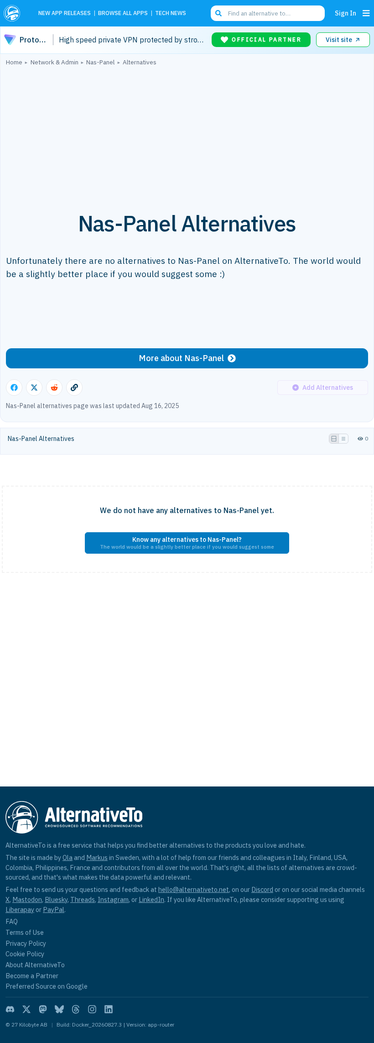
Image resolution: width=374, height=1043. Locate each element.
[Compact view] (343, 438)
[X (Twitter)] (26, 1009)
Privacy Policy (25, 943)
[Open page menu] (366, 13)
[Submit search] (218, 13)
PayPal (53, 909)
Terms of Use (24, 932)
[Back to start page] (15, 13)
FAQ (11, 921)
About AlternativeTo (35, 964)
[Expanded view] (333, 438)
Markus (97, 857)
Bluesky (56, 899)
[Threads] (75, 1009)
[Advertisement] (187, 134)
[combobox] (268, 13)
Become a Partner (31, 975)
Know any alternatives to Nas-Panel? (187, 542)
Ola (67, 857)
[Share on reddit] (54, 387)
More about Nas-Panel (181, 358)
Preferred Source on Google (46, 986)
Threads (82, 899)
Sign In (345, 13)
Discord (262, 889)
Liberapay (19, 909)
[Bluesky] (59, 1009)
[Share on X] (34, 387)
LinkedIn (151, 899)
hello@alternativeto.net (193, 889)
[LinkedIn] (108, 1009)
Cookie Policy (24, 953)
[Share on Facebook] (14, 387)
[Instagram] (92, 1009)
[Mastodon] (42, 1009)
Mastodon (27, 899)
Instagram (113, 899)
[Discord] (10, 1009)
